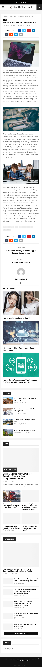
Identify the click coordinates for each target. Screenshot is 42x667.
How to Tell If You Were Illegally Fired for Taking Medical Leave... (11, 528)
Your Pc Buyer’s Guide (21, 262)
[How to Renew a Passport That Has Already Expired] (8, 411)
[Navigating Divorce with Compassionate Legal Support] (30, 518)
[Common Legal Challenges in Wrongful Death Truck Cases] (11, 496)
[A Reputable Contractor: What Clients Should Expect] (8, 616)
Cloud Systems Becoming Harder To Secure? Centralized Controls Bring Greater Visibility (18, 570)
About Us (23, 2)
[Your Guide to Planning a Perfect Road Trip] (8, 422)
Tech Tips (7, 230)
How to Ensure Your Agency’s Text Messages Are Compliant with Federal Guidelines (20, 381)
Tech (5, 19)
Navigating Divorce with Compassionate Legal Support (30, 528)
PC (16, 227)
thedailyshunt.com (25, 661)
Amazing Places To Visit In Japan (25, 430)
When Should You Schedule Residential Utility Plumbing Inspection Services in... (23, 603)
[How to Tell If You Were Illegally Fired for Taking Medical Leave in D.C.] (11, 518)
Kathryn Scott (8, 25)
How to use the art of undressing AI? (16, 318)
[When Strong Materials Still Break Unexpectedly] (8, 626)
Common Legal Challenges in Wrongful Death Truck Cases (11, 505)
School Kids (23, 227)
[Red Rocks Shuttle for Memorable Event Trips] (8, 400)
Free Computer (8, 227)
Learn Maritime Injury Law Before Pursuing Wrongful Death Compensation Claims (18, 476)
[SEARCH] (37, 649)
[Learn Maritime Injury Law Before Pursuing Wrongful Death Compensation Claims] (21, 460)
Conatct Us (16, 2)
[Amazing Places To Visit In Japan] (8, 432)
